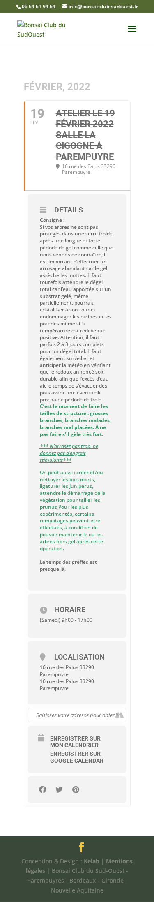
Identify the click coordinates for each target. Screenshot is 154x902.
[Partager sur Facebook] (43, 789)
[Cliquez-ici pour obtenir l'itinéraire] (119, 715)
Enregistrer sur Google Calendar (76, 757)
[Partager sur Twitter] (59, 789)
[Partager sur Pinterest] (76, 789)
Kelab (91, 861)
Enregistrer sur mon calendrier (75, 742)
